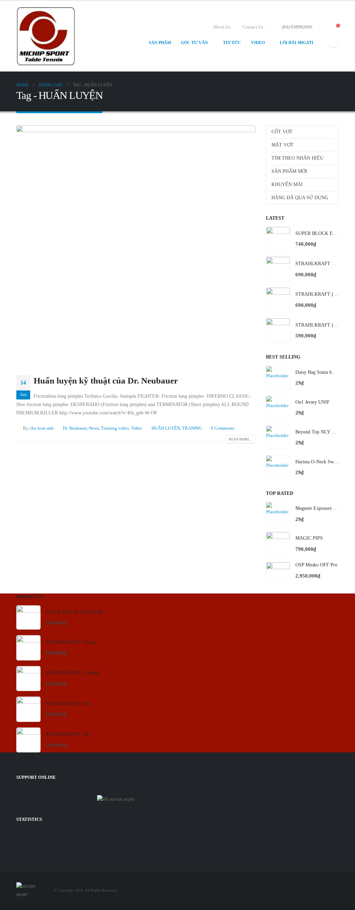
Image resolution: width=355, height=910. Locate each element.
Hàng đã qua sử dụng (299, 197)
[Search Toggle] (326, 27)
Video (258, 42)
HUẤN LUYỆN (165, 428)
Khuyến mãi (287, 184)
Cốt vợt (282, 131)
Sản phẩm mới (289, 171)
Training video (115, 428)
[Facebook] (333, 43)
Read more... (240, 439)
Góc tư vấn (194, 42)
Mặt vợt (282, 145)
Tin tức (232, 42)
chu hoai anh (41, 428)
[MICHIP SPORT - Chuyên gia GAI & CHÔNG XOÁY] (45, 36)
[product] (278, 239)
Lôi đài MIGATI (296, 42)
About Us (222, 27)
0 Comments (222, 428)
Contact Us (252, 27)
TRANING (192, 428)
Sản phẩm (160, 42)
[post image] (136, 245)
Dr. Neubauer (75, 428)
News (94, 428)
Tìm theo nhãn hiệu (297, 158)
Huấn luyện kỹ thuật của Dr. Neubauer (106, 380)
